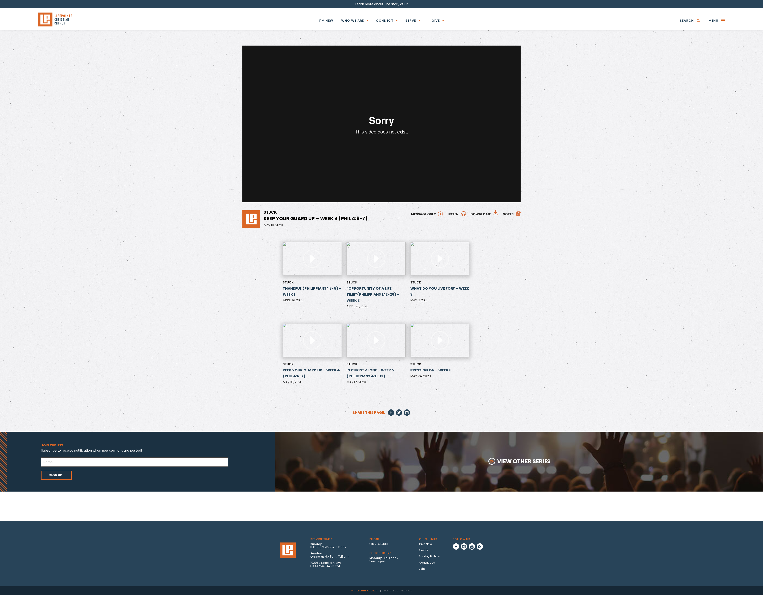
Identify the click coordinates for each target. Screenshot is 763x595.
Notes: (508, 214)
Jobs (422, 569)
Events (423, 550)
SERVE (410, 20)
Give (436, 20)
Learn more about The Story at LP (381, 4)
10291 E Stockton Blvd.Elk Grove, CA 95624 (326, 564)
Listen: (453, 214)
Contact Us (427, 563)
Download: (481, 214)
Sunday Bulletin (429, 556)
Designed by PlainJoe (398, 590)
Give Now (425, 544)
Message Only (423, 214)
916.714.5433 (378, 544)
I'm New (326, 20)
